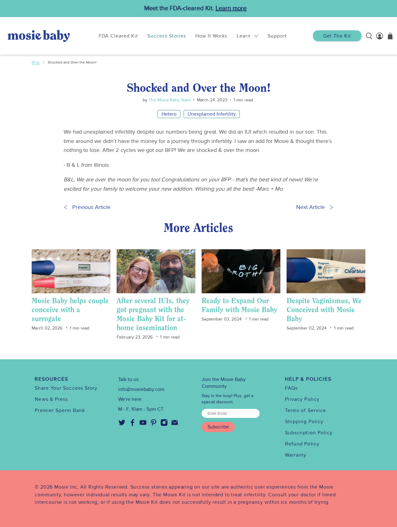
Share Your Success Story (66, 388)
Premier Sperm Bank (60, 410)
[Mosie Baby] (39, 35)
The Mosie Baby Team (169, 100)
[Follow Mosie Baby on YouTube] (143, 425)
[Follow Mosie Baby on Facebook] (132, 425)
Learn (243, 36)
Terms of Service (305, 410)
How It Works (211, 36)
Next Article (310, 207)
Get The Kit (337, 36)
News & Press (51, 399)
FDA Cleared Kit (118, 36)
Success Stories (166, 36)
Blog (35, 62)
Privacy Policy (302, 399)
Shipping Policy (304, 421)
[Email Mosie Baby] (174, 425)
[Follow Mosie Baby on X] (122, 425)
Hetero (169, 114)
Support (277, 36)
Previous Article (91, 207)
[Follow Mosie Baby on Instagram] (164, 425)
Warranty (296, 455)
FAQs (291, 388)
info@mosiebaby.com (141, 389)
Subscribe (218, 427)
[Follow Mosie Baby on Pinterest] (153, 425)
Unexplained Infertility (212, 114)
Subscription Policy (309, 433)
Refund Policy (302, 444)
